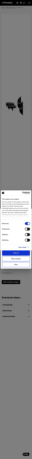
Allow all (16, 253)
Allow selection (16, 258)
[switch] (27, 229)
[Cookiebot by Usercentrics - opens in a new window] (22, 193)
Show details (22, 247)
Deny (16, 264)
